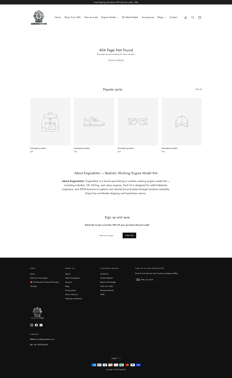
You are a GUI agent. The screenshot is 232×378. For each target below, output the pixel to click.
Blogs (161, 17)
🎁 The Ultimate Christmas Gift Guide (44, 282)
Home (58, 17)
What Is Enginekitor (72, 278)
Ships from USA (73, 17)
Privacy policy (70, 290)
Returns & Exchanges (108, 282)
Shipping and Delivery (73, 298)
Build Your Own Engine (39, 278)
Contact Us (104, 274)
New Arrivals (91, 17)
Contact (173, 17)
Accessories (148, 17)
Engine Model (108, 17)
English (114, 358)
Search (67, 274)
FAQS (102, 294)
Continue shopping (116, 60)
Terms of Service (71, 294)
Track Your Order (106, 286)
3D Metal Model (130, 17)
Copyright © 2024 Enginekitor (116, 369)
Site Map (33, 286)
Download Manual (107, 290)
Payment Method (106, 278)
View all (198, 89)
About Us (68, 282)
